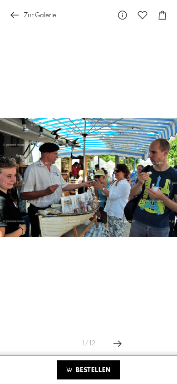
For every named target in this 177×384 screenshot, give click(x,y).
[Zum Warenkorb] (162, 15)
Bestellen (92, 370)
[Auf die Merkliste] (142, 15)
